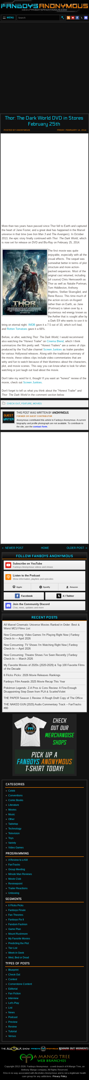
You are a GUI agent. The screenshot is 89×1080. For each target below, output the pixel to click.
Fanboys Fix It (16, 919)
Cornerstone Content (20, 984)
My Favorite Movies (19, 938)
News (11, 1012)
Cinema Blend (55, 341)
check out (13, 403)
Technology (14, 828)
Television (14, 833)
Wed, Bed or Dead (18, 957)
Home (45, 547)
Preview (12, 1022)
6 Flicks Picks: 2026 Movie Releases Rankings (32, 675)
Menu (10, 17)
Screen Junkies (52, 349)
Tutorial (12, 1031)
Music (11, 814)
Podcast (12, 1017)
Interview (13, 998)
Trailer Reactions (18, 888)
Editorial (13, 988)
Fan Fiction (14, 993)
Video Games (16, 847)
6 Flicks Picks (15, 905)
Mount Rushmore (18, 933)
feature (26, 403)
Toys (10, 838)
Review (12, 1026)
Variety (12, 842)
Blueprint (13, 969)
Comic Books (15, 800)
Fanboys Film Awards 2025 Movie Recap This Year (34, 681)
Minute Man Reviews (20, 874)
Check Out (14, 974)
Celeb (11, 790)
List (10, 1007)
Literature (13, 805)
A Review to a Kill (18, 859)
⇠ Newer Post (12, 547)
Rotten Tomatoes (17, 328)
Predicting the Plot (18, 943)
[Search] (62, 17)
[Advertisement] (44, 66)
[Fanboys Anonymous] (44, 6)
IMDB (31, 324)
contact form (40, 426)
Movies (12, 809)
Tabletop (13, 823)
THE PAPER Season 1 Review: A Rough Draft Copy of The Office (43, 698)
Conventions (15, 795)
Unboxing (13, 893)
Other (11, 819)
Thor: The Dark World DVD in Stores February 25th (44, 121)
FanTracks (14, 864)
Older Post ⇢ (77, 547)
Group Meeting (16, 869)
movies (37, 403)
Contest (12, 979)
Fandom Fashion (17, 924)
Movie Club (14, 878)
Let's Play (13, 1003)
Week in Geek (16, 952)
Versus (12, 1036)
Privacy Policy (60, 1076)
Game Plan (14, 929)
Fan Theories (15, 914)
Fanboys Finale (17, 910)
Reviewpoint (15, 883)
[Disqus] (44, 488)
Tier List (12, 948)
